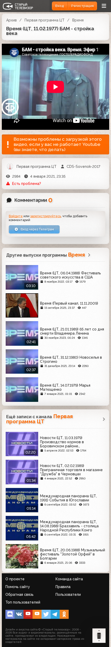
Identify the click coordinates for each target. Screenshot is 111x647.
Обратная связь (19, 594)
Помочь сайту (17, 587)
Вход (59, 6)
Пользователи (68, 594)
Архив (11, 20)
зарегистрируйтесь (45, 216)
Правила (63, 587)
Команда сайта (69, 579)
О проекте (15, 579)
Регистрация (82, 6)
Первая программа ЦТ (45, 20)
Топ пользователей (22, 602)
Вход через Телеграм (37, 229)
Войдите (16, 216)
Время (78, 20)
